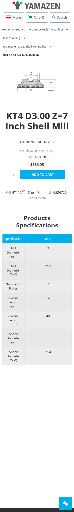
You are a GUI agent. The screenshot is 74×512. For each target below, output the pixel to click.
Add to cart (43, 174)
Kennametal (46, 150)
